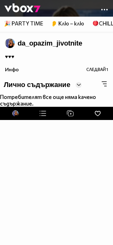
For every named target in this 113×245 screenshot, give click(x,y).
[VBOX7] (22, 8)
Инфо (12, 69)
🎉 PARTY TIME (23, 23)
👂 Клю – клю (67, 23)
